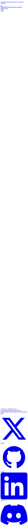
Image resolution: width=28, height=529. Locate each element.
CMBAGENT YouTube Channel (12, 262)
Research (3, 269)
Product (2, 410)
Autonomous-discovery (20, 269)
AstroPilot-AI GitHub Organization (12, 265)
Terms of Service (16, 411)
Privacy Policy (8, 411)
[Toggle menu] (2, 10)
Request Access (4, 8)
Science (7, 269)
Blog (10, 410)
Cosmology (12, 269)
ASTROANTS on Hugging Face (12, 264)
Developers (14, 410)
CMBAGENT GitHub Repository (12, 261)
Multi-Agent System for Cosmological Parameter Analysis (13, 259)
